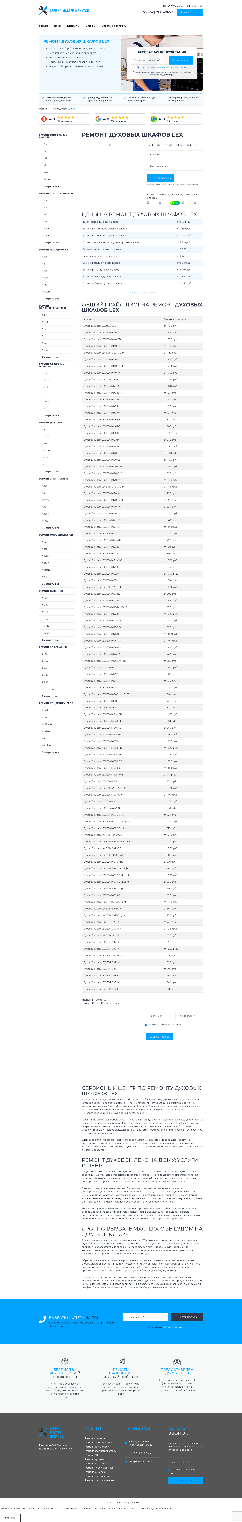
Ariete (45, 675)
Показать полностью (142, 292)
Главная (43, 109)
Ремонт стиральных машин (53, 136)
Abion (45, 717)
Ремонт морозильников (56, 535)
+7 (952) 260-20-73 (157, 12)
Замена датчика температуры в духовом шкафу (111, 242)
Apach (45, 513)
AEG (44, 144)
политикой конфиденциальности (151, 1508)
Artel (44, 221)
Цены (57, 26)
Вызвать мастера (161, 178)
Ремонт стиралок (95, 1438)
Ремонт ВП (91, 1455)
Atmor (45, 401)
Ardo (44, 165)
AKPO (45, 380)
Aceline (46, 731)
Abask (45, 322)
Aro (44, 214)
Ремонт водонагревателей (52, 307)
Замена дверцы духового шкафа (102, 249)
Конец (117, 1003)
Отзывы (91, 26)
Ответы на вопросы (114, 26)
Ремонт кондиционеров (56, 703)
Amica (45, 556)
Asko (44, 394)
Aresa (45, 172)
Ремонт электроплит (53, 478)
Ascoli (45, 387)
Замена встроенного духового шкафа (105, 235)
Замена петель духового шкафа (101, 263)
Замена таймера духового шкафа (102, 283)
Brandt (46, 633)
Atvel (45, 612)
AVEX (45, 408)
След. (109, 1003)
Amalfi (45, 343)
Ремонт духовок (59, 109)
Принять (10, 1518)
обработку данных (172, 1025)
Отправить (185, 1480)
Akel (44, 158)
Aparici (45, 350)
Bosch (45, 626)
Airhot (45, 499)
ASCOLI (46, 228)
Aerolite (46, 745)
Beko (45, 619)
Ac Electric (48, 724)
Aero (44, 738)
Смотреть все (50, 186)
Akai (44, 151)
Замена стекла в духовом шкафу (102, 276)
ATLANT (46, 235)
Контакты (73, 26)
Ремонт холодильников (56, 193)
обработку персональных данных (171, 67)
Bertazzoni (48, 689)
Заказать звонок (190, 12)
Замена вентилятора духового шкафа (105, 228)
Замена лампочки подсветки (100, 256)
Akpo (45, 277)
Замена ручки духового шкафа (101, 269)
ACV (44, 329)
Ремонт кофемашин (53, 647)
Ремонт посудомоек (53, 249)
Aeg (44, 336)
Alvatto (46, 668)
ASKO (45, 605)
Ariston (46, 179)
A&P (44, 315)
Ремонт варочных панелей (51, 365)
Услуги (43, 26)
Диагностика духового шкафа (100, 222)
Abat (44, 200)
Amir (44, 443)
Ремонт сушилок (51, 591)
